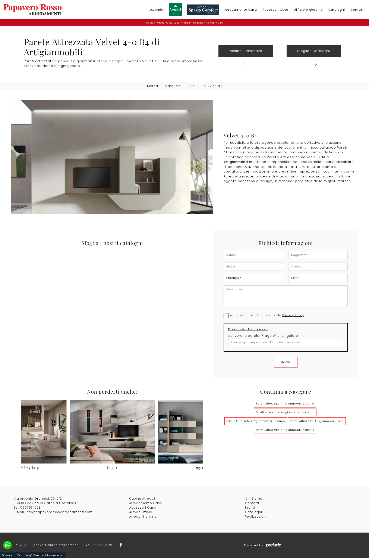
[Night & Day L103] (245, 64)
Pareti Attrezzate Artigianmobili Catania (285, 403)
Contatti (357, 9)
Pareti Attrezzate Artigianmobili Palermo (255, 421)
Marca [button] (152, 86)
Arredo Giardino (143, 516)
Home (149, 22)
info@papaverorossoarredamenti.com (59, 512)
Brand (250, 507)
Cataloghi (336, 9)
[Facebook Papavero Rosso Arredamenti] (119, 545)
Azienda (156, 9)
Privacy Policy (293, 315)
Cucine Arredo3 (142, 498)
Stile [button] (191, 86)
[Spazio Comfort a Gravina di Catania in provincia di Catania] (203, 10)
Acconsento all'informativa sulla (267, 315)
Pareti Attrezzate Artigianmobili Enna (317, 421)
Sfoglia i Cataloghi (313, 51)
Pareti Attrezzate (193, 22)
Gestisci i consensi (48, 555)
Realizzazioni (256, 516)
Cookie (22, 555)
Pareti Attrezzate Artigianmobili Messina (285, 412)
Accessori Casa (275, 9)
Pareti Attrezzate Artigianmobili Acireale (285, 430)
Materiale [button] (173, 86)
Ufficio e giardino (308, 9)
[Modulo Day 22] (313, 64)
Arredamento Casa (241, 9)
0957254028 (30, 507)
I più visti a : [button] (212, 86)
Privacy (7, 555)
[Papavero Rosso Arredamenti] (32, 9)
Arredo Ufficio (140, 512)
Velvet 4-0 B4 (214, 22)
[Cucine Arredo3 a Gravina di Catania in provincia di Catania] (175, 9)
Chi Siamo (253, 498)
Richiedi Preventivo (245, 51)
